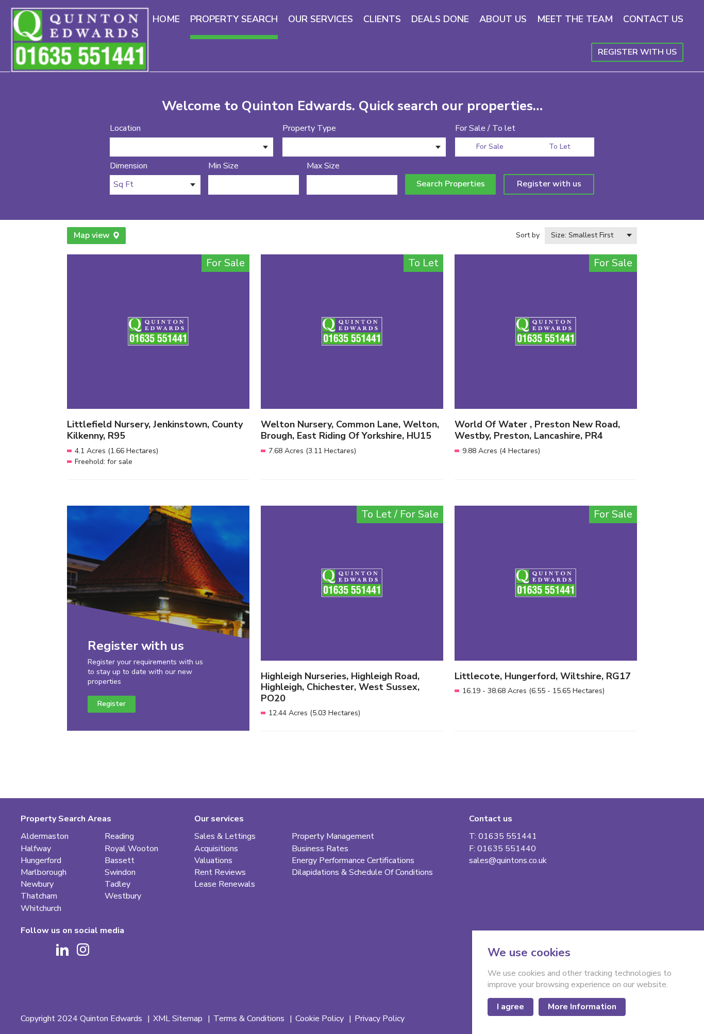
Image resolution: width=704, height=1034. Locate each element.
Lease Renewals (224, 884)
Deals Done (440, 19)
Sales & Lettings (225, 836)
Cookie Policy (320, 1019)
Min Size (223, 166)
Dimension (128, 166)
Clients (382, 19)
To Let (559, 146)
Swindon (120, 872)
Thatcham (39, 896)
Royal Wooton (131, 849)
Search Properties (450, 183)
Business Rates (320, 849)
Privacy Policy (380, 1019)
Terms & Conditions (250, 1019)
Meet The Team (575, 19)
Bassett (120, 861)
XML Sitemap (179, 1019)
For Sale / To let (485, 128)
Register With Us (637, 52)
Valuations (213, 861)
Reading (119, 836)
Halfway (36, 849)
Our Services (320, 19)
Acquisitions (216, 849)
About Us (503, 19)
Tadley (117, 884)
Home (166, 19)
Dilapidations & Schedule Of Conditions (362, 872)
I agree (510, 1006)
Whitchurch (41, 909)
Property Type (309, 128)
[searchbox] (116, 148)
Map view (92, 235)
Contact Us (653, 19)
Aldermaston (45, 836)
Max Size (323, 166)
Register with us (549, 183)
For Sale (490, 146)
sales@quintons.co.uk (508, 861)
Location (125, 128)
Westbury (123, 896)
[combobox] (191, 147)
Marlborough (43, 872)
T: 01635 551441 (503, 836)
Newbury (37, 884)
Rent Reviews (220, 872)
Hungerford (41, 861)
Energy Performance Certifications (353, 861)
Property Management (333, 836)
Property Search (234, 19)
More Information (582, 1006)
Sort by (528, 235)
